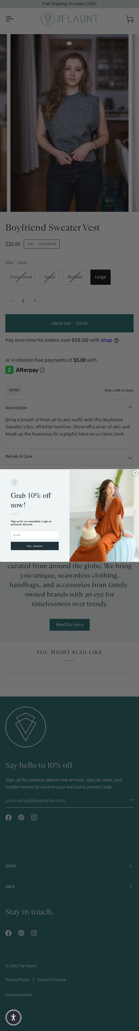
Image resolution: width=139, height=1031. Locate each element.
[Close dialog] (135, 473)
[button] (13, 1017)
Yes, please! (35, 546)
